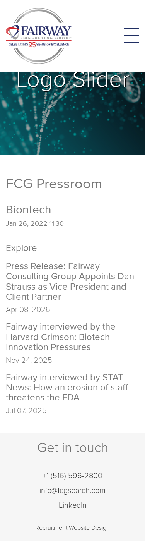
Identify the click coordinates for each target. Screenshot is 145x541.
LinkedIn (73, 505)
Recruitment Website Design (72, 528)
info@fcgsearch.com (72, 490)
